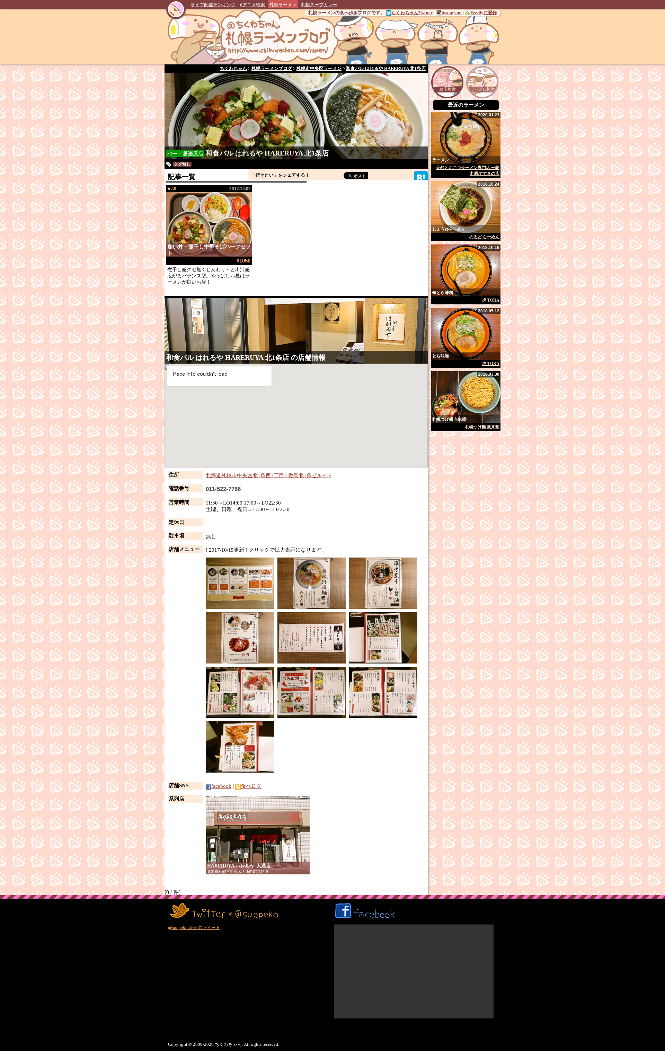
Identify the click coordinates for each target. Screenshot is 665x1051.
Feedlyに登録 (483, 12)
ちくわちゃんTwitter (412, 12)
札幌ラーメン (282, 4)
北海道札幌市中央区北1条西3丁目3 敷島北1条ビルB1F (268, 475)
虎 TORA (490, 300)
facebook (221, 786)
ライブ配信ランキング (213, 4)
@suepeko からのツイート (194, 927)
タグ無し (182, 164)
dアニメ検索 (252, 4)
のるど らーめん (484, 236)
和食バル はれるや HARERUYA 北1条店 (267, 153)
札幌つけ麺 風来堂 (482, 427)
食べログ (251, 786)
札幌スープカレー (319, 4)
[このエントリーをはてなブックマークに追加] (421, 177)
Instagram (451, 12)
